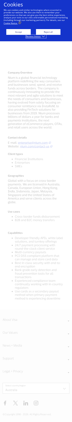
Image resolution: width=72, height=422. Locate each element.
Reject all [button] (48, 31)
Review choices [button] (33, 36)
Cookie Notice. (11, 23)
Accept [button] (18, 31)
